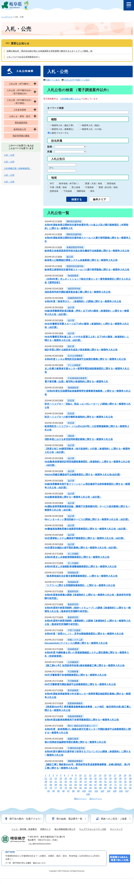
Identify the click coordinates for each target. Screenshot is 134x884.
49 (95, 782)
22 (51, 778)
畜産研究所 (73, 591)
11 (85, 775)
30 (90, 778)
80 (70, 788)
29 (85, 778)
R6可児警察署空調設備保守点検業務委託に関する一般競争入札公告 (80, 684)
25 (66, 778)
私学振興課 (73, 690)
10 (80, 775)
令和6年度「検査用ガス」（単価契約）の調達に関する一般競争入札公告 (83, 301)
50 (100, 782)
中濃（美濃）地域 (58, 187)
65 (85, 785)
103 (102, 791)
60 (61, 785)
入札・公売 (9, 155)
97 (68, 791)
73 (125, 785)
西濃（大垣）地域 (93, 183)
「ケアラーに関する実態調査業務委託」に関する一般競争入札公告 (80, 585)
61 (66, 785)
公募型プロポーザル (59, 133)
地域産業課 (73, 276)
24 (61, 778)
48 (90, 782)
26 (70, 778)
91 (125, 788)
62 (70, 785)
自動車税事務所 (75, 716)
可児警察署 (73, 671)
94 (53, 791)
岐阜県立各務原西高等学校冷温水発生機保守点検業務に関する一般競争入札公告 (87, 250)
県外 (92, 191)
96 (63, 791)
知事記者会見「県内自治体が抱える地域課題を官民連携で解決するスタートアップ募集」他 (49, 51)
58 (51, 785)
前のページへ (80, 799)
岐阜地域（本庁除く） (69, 183)
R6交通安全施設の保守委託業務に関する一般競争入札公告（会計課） (81, 547)
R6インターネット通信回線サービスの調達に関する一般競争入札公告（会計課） (87, 519)
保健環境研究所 (75, 298)
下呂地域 (67, 191)
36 (120, 778)
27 (75, 778)
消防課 (71, 436)
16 (110, 775)
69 (105, 785)
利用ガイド (45, 829)
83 (85, 788)
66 (90, 785)
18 (120, 775)
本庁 (52, 183)
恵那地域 (54, 191)
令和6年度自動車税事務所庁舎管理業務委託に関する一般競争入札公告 (82, 719)
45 (75, 782)
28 (80, 778)
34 (110, 778)
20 (130, 775)
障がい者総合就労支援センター (82, 726)
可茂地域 (89, 187)
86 (100, 788)
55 (125, 782)
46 (80, 782)
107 (127, 791)
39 (46, 782)
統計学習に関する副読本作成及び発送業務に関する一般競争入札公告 (81, 349)
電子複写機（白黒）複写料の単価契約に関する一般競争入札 (76, 381)
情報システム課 (75, 640)
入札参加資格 (19, 110)
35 (115, 778)
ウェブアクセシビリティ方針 (92, 829)
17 (115, 775)
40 (51, 782)
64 (80, 785)
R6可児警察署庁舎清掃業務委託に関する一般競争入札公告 (76, 675)
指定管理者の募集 (21, 136)
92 (130, 788)
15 (105, 775)
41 (56, 782)
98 (73, 791)
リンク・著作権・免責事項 (24, 829)
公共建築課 (73, 662)
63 (75, 785)
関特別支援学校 (74, 221)
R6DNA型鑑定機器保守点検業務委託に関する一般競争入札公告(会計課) (82, 474)
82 (80, 788)
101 (90, 791)
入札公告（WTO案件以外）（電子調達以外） (20, 92)
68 (100, 785)
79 (66, 788)
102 (96, 791)
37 (125, 778)
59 (56, 785)
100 (84, 791)
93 (48, 791)
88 (110, 788)
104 (108, 791)
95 (58, 791)
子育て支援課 (74, 630)
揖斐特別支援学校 (75, 266)
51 (105, 782)
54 (120, 782)
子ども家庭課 (74, 365)
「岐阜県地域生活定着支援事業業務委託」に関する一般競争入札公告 (81, 576)
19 (125, 775)
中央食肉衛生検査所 (77, 378)
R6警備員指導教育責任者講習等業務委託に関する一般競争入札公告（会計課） (86, 528)
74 (130, 785)
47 (85, 782)
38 (130, 778)
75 (46, 788)
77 (56, 788)
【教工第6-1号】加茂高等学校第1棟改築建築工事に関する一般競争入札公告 (85, 665)
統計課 (70, 257)
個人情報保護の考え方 (64, 829)
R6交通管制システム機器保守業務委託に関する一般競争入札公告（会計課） (85, 538)
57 (46, 785)
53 (115, 782)
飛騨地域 (81, 191)
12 (90, 775)
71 (115, 785)
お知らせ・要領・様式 (19, 116)
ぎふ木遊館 (73, 554)
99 (78, 791)
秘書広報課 (73, 739)
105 (114, 791)
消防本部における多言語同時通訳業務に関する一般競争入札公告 (79, 439)
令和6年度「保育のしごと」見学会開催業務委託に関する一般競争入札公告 (84, 633)
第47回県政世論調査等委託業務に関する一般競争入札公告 (75, 742)
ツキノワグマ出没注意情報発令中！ (23, 57)
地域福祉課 (73, 387)
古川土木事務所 (75, 356)
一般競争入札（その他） (91, 129)
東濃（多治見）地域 (108, 187)
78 (61, 788)
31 (95, 778)
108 (88, 794)
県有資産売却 (21, 122)
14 (100, 775)
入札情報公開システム (70, 99)
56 (130, 782)
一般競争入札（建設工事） (62, 125)
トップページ (6, 17)
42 (61, 782)
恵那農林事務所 (75, 703)
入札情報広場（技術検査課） (17, 168)
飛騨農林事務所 (75, 761)
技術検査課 (73, 649)
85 (95, 788)
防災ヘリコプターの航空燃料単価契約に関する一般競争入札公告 (79, 417)
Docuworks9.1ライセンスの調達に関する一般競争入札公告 (76, 643)
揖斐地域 (111, 183)
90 (120, 788)
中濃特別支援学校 (76, 748)
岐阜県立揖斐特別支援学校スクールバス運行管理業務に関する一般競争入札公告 (87, 269)
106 (121, 791)
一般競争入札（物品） (90, 125)
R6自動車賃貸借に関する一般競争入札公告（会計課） (73, 497)
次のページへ (95, 799)
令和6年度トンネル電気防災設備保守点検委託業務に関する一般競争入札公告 (85, 359)
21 (46, 778)
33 (105, 778)
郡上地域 (76, 187)
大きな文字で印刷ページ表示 (77, 80)
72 (120, 785)
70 (110, 785)
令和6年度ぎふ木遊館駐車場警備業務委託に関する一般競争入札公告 (81, 566)
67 (95, 785)
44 (70, 782)
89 (115, 788)
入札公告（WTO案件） (19, 84)
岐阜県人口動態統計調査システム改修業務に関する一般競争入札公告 (81, 260)
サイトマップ (116, 829)
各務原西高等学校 (75, 247)
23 (56, 778)
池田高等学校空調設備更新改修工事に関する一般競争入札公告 (78, 292)
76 (51, 788)
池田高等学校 (74, 289)
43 (66, 782)
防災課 (71, 400)
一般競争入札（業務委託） (62, 129)
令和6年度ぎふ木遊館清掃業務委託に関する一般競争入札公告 (77, 557)
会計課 (71, 307)
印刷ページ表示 (53, 80)
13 (95, 775)
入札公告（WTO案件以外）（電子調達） (20, 101)
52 (110, 782)
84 (90, 788)
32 (100, 778)
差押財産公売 (19, 129)
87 (105, 788)
